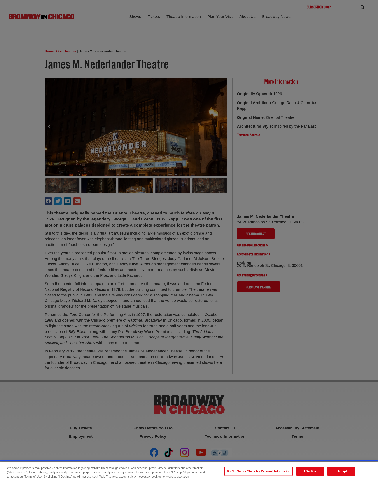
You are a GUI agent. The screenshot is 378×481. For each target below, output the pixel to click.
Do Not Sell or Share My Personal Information (258, 471)
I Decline (310, 471)
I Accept (341, 471)
